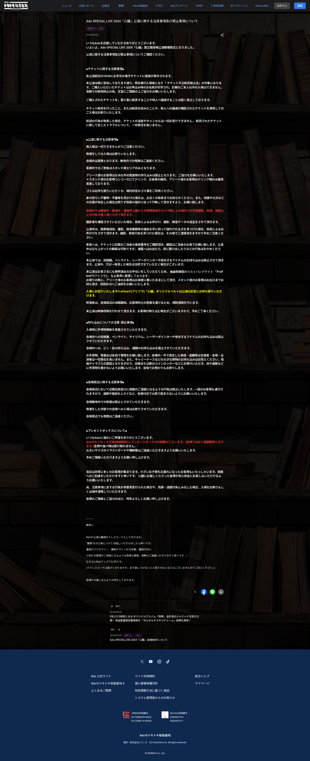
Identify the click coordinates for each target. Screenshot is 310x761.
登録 (299, 5)
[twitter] (196, 592)
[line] (214, 592)
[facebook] (205, 592)
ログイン (282, 5)
